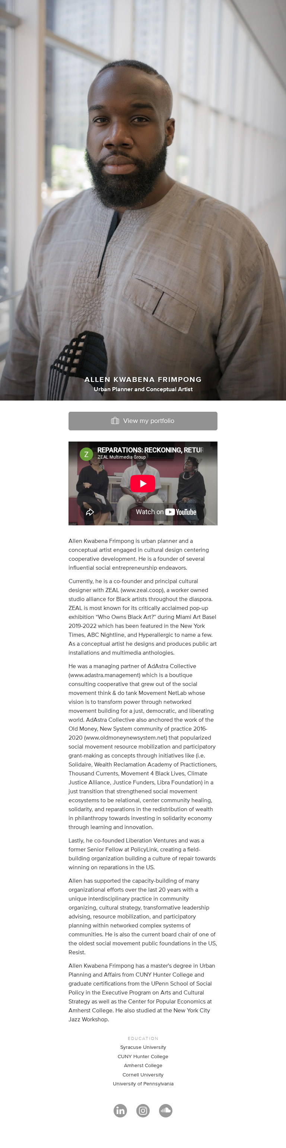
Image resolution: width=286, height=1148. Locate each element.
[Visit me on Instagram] (143, 1114)
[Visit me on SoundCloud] (165, 1114)
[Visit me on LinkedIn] (120, 1114)
